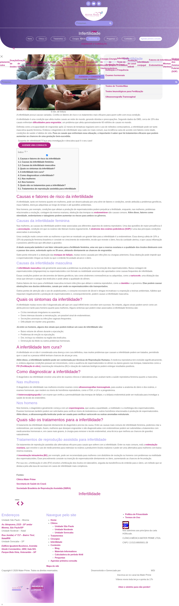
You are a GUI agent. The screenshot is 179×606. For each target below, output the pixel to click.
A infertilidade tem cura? (32, 172)
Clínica (41, 39)
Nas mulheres (29, 179)
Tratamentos (58, 39)
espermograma (76, 408)
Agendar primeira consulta (151, 39)
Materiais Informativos (66, 551)
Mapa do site (52, 566)
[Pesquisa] (14, 48)
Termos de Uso (132, 517)
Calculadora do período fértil (69, 554)
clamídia (125, 283)
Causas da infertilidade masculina (38, 165)
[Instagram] (88, 3)
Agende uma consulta (34, 145)
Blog (57, 548)
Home (30, 39)
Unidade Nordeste (64, 529)
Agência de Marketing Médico (135, 570)
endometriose (101, 212)
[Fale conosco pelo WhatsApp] (177, 603)
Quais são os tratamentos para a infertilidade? (43, 185)
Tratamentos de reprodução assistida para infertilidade (49, 189)
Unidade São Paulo (64, 526)
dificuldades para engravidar (47, 122)
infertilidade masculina (29, 268)
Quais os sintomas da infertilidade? (37, 168)
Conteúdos (128, 39)
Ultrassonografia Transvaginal (120, 97)
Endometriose (156, 65)
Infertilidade (93, 39)
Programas (111, 39)
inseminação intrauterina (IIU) (32, 455)
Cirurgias (75, 39)
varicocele (135, 276)
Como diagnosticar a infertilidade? (37, 175)
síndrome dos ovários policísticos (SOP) (111, 229)
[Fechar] (1, 56)
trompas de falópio (63, 255)
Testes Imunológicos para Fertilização (124, 91)
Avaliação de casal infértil (132, 63)
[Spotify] (99, 3)
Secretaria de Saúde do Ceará (31, 484)
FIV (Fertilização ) (28, 366)
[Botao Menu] (14, 52)
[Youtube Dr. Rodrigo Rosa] (28, 588)
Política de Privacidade (136, 514)
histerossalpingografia (29, 395)
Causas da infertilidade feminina (38, 162)
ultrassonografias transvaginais (94, 387)
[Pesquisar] (110, 23)
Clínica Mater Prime (26, 479)
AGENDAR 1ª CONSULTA (94, 44)
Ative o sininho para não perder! (134, 587)
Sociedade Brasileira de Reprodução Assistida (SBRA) (44, 488)
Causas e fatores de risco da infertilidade (40, 159)
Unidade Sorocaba (64, 532)
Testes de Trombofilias (116, 86)
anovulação (24, 229)
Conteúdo (56, 545)
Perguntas (60, 558)
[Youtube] (93, 3)
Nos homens (28, 182)
